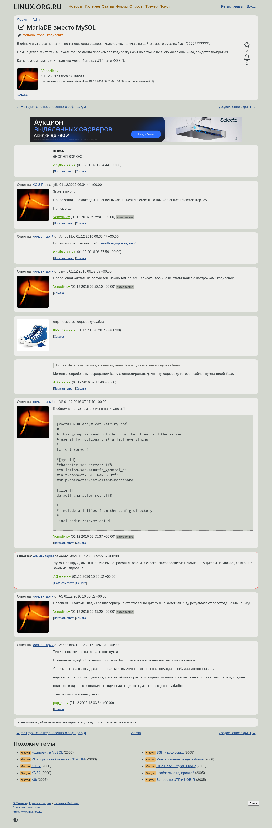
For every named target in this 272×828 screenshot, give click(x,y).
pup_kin (59, 703)
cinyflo (58, 165)
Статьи (108, 6)
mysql (41, 35)
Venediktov (49, 71)
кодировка (55, 35)
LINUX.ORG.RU (38, 6)
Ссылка (23, 94)
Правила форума (40, 803)
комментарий (43, 236)
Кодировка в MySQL (47, 752)
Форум (122, 6)
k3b (34, 779)
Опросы (136, 6)
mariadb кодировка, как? (117, 243)
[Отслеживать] (247, 58)
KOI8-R (38, 185)
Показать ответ (64, 171)
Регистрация (232, 6)
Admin (37, 19)
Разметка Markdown (66, 803)
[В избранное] (247, 45)
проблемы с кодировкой (175, 773)
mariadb (29, 35)
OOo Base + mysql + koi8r (176, 766)
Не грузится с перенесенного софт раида (53, 107)
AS (55, 382)
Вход (251, 6)
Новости (75, 6)
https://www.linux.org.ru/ (27, 811)
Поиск (164, 6)
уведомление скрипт (235, 107)
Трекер (151, 6)
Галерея (92, 6)
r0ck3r (57, 330)
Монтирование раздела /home (180, 759)
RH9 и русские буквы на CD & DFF (58, 759)
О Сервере (20, 803)
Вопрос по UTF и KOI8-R (175, 779)
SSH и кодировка (170, 752)
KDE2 (36, 766)
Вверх (254, 803)
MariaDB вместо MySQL (61, 27)
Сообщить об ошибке (26, 807)
